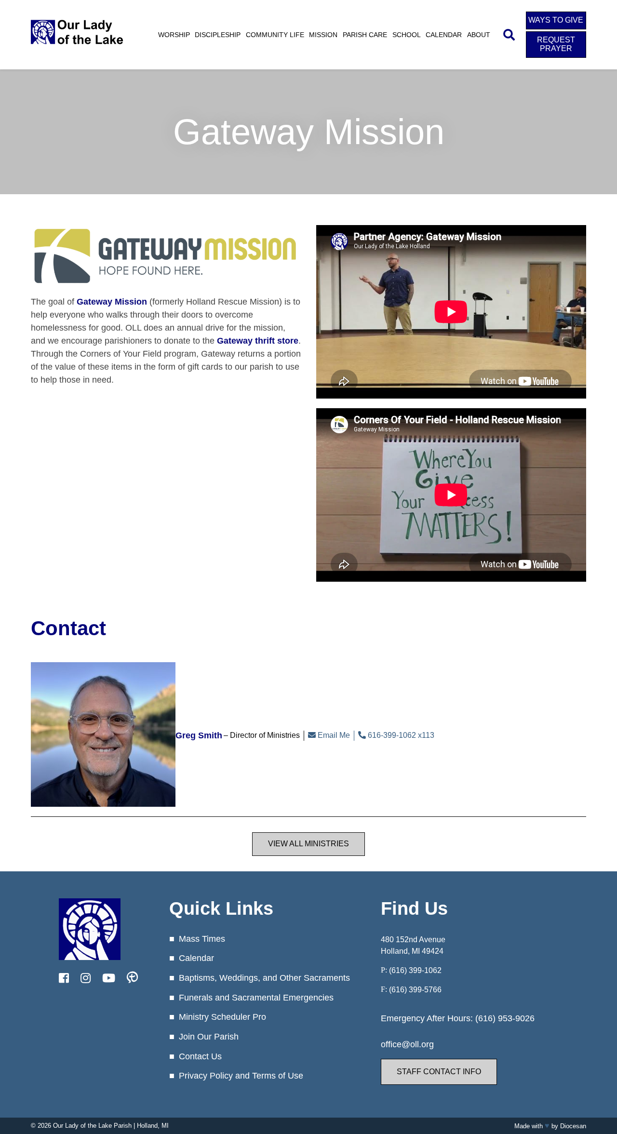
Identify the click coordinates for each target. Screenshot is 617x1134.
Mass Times (202, 939)
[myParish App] (132, 978)
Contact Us (200, 1056)
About (478, 35)
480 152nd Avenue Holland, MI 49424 (413, 945)
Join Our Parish (209, 1036)
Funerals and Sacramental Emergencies (256, 997)
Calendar (444, 35)
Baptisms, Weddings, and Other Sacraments (264, 978)
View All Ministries (308, 844)
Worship (174, 35)
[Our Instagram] (85, 978)
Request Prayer (556, 44)
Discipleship (218, 35)
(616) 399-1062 (415, 970)
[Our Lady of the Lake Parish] (77, 46)
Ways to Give (555, 20)
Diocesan (573, 1126)
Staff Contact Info (439, 1071)
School (406, 35)
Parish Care (365, 35)
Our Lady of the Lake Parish (92, 1125)
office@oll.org (407, 1044)
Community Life (275, 35)
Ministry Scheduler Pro (222, 1017)
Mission (323, 35)
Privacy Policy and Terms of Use (241, 1076)
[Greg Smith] (103, 735)
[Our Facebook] (64, 978)
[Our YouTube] (108, 978)
